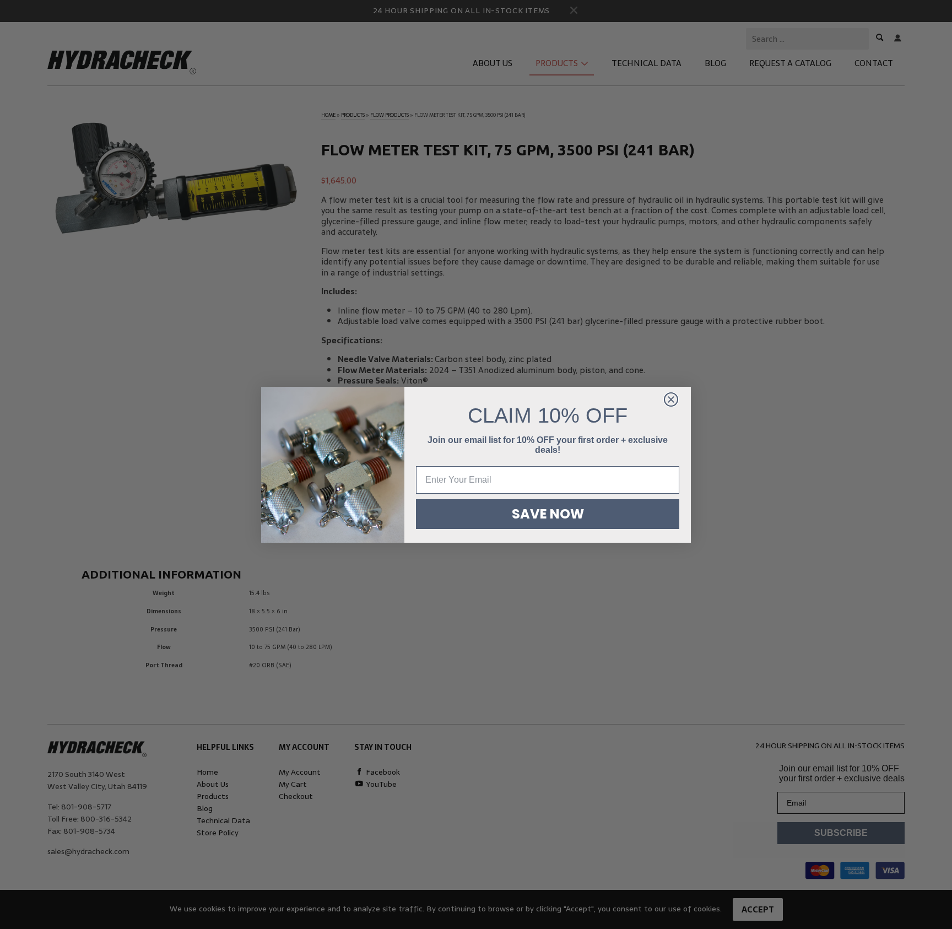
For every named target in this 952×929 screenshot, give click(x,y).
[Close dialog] (671, 399)
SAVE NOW (548, 514)
